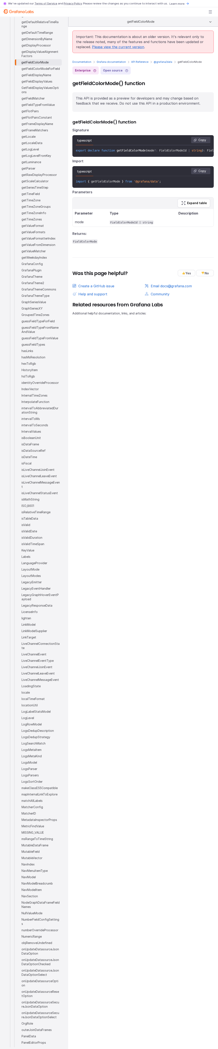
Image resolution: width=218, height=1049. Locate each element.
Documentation (81, 61)
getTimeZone (31, 200)
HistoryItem (30, 370)
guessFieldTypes (33, 344)
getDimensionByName (37, 39)
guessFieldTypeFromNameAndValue (40, 330)
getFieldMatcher (33, 98)
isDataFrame (30, 444)
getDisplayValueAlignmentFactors (40, 54)
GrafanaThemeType (35, 295)
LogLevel (28, 718)
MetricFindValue (33, 826)
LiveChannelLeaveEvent (38, 673)
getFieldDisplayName (36, 75)
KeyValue (28, 550)
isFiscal (27, 463)
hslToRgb (28, 376)
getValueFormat (33, 225)
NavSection (30, 896)
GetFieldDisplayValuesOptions (40, 90)
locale (26, 692)
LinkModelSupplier (34, 631)
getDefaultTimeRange (37, 32)
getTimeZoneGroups (36, 206)
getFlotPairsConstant (37, 117)
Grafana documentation (111, 61)
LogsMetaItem (32, 750)
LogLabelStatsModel (36, 711)
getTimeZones (32, 219)
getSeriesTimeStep (35, 187)
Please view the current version (118, 47)
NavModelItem (32, 890)
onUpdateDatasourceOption (40, 983)
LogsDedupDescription (38, 730)
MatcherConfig (32, 807)
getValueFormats (33, 232)
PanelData (29, 1036)
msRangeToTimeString (37, 839)
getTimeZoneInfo (34, 213)
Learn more (177, 3)
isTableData (30, 518)
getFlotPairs (30, 111)
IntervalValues (31, 431)
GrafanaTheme (32, 276)
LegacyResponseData (37, 605)
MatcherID (29, 813)
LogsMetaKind (32, 756)
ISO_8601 (28, 506)
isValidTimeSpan (33, 544)
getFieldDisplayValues (37, 81)
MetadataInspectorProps (39, 820)
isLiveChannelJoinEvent (38, 469)
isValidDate (29, 531)
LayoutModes (31, 576)
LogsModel (29, 762)
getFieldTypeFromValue (38, 105)
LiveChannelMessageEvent (40, 680)
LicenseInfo (30, 612)
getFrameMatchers (35, 130)
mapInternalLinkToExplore (39, 794)
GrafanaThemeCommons (39, 289)
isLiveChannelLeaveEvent (39, 476)
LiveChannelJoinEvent (37, 667)
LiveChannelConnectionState (41, 646)
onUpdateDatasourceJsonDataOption (40, 951)
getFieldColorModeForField (41, 68)
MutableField (31, 851)
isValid (26, 525)
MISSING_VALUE (33, 832)
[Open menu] (210, 12)
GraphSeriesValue (34, 302)
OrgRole (27, 1023)
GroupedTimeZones (35, 315)
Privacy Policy (73, 3)
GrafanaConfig (32, 264)
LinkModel (29, 624)
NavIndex (28, 864)
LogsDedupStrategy (36, 737)
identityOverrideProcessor (40, 382)
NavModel (29, 877)
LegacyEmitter (32, 582)
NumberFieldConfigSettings (40, 922)
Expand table (197, 203)
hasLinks (27, 351)
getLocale (29, 136)
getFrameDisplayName (37, 124)
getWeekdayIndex (34, 257)
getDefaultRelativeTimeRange (40, 24)
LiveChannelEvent (34, 654)
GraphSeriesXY (32, 308)
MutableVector (32, 858)
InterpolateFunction (35, 402)
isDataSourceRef (34, 450)
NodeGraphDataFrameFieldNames (41, 905)
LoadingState (31, 686)
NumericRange (32, 936)
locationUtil (30, 705)
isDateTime (29, 457)
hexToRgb (29, 363)
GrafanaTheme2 (33, 283)
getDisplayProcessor (36, 45)
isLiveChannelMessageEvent (41, 484)
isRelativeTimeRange (36, 512)
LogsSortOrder (32, 781)
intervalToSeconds (35, 425)
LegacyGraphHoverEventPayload (40, 597)
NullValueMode (32, 913)
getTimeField (31, 194)
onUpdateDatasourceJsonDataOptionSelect (40, 972)
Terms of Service (45, 3)
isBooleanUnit (31, 438)
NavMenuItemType (35, 870)
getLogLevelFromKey (36, 155)
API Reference (139, 61)
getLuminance (31, 162)
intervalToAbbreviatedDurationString (40, 410)
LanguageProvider (34, 563)
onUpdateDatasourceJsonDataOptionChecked (40, 962)
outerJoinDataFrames (37, 1030)
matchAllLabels (32, 800)
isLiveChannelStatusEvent (40, 493)
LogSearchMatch (34, 743)
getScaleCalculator (35, 181)
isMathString (30, 499)
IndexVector (30, 389)
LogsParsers (30, 775)
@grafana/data (163, 61)
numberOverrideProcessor (40, 930)
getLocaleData (32, 143)
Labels (26, 556)
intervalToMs (31, 419)
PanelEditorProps (34, 1042)
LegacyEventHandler (36, 588)
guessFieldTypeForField (38, 321)
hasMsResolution (33, 357)
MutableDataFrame (35, 845)
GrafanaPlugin (32, 270)
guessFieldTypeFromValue (40, 338)
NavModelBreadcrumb (37, 883)
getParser (28, 168)
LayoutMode (30, 569)
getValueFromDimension (38, 245)
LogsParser (29, 769)
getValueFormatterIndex (39, 238)
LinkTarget (29, 637)
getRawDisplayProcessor (39, 175)
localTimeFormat (33, 699)
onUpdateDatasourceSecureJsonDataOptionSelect (40, 1015)
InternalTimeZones (34, 395)
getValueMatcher (34, 251)
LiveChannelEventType (38, 660)
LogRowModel (32, 724)
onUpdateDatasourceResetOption (40, 994)
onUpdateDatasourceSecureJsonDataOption (40, 1004)
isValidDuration (32, 537)
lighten (26, 618)
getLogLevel (30, 149)
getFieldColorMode (35, 62)
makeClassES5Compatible (40, 788)
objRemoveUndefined (37, 943)
